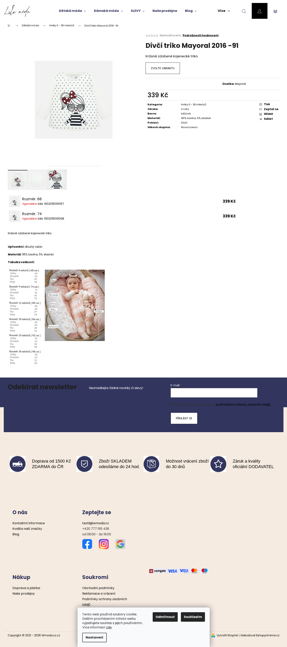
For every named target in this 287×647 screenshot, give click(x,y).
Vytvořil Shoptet (227, 635)
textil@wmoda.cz (95, 523)
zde (109, 627)
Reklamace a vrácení (98, 593)
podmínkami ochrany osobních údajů (243, 404)
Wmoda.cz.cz (51, 635)
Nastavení (94, 637)
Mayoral (240, 84)
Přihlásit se (184, 418)
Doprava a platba (26, 588)
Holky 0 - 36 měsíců (193, 104)
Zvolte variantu (163, 68)
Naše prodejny (23, 593)
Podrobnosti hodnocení (201, 35)
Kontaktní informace (28, 523)
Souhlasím (193, 617)
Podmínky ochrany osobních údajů (104, 602)
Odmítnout (165, 617)
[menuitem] (72, 11)
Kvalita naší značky (27, 528)
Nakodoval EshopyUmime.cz (260, 635)
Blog (15, 534)
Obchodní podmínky (98, 588)
